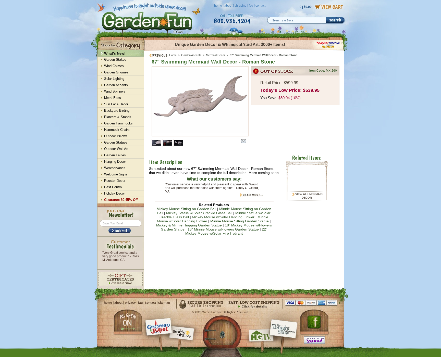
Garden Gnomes (116, 72)
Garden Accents (191, 55)
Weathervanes (114, 168)
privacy (130, 302)
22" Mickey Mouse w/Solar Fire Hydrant (226, 231)
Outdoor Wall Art (116, 149)
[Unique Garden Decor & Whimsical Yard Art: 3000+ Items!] (244, 50)
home (218, 5)
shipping (241, 5)
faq (251, 5)
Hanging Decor (115, 161)
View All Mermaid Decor (309, 196)
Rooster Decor (114, 181)
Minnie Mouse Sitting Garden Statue (239, 221)
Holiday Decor (114, 193)
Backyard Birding (116, 110)
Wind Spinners (115, 91)
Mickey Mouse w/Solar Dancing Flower (223, 217)
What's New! (115, 53)
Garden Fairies (115, 155)
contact (260, 5)
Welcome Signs (115, 174)
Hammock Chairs (117, 130)
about (228, 5)
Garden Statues (115, 142)
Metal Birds (112, 98)
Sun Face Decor (116, 104)
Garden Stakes (115, 59)
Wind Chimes (114, 66)
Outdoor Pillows (115, 136)
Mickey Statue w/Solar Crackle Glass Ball (199, 213)
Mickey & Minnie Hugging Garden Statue (189, 225)
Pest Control (113, 187)
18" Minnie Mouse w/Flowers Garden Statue (223, 229)
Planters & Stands (117, 117)
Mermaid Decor (215, 55)
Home (173, 55)
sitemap (164, 302)
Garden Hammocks (118, 123)
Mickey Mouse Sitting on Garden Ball (186, 209)
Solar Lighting (114, 79)
